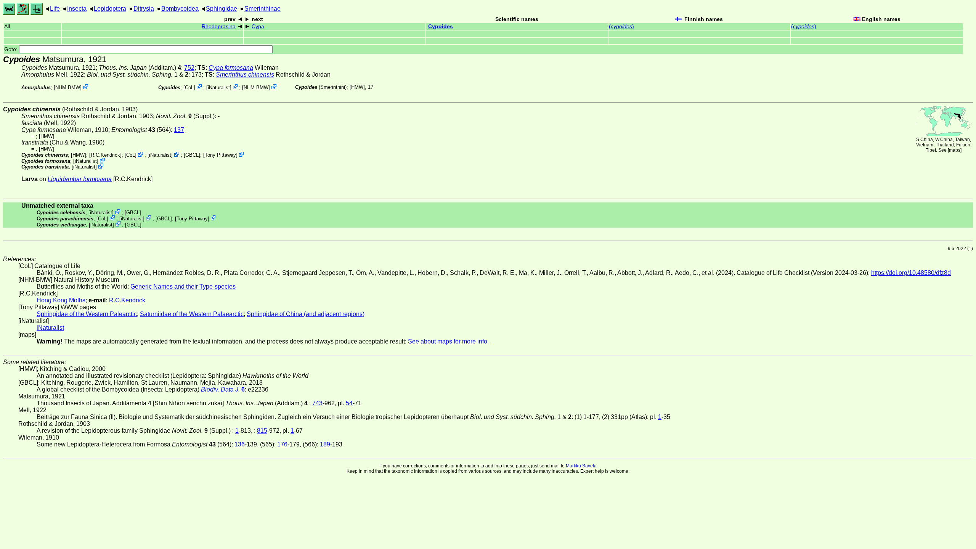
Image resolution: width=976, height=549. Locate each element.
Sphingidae (221, 8)
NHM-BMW (67, 87)
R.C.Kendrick (105, 155)
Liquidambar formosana (80, 179)
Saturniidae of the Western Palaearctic (192, 314)
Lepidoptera (110, 8)
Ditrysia (143, 8)
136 (239, 444)
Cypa (258, 26)
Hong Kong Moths (61, 300)
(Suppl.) (185, 116)
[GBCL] (192, 155)
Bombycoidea (180, 8)
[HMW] (357, 87)
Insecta (77, 8)
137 (179, 130)
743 (317, 403)
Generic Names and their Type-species (183, 286)
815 (262, 430)
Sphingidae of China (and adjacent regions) (305, 314)
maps (954, 150)
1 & (137, 74)
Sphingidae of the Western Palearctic (87, 314)
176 (282, 444)
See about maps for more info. (448, 341)
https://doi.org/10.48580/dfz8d (911, 273)
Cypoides (440, 26)
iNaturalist (219, 87)
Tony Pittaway (220, 155)
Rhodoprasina (219, 26)
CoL (189, 87)
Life (55, 8)
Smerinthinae (262, 8)
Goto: (11, 49)
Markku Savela (581, 466)
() (621, 26)
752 (189, 67)
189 (325, 444)
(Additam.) (140, 67)
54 (349, 403)
